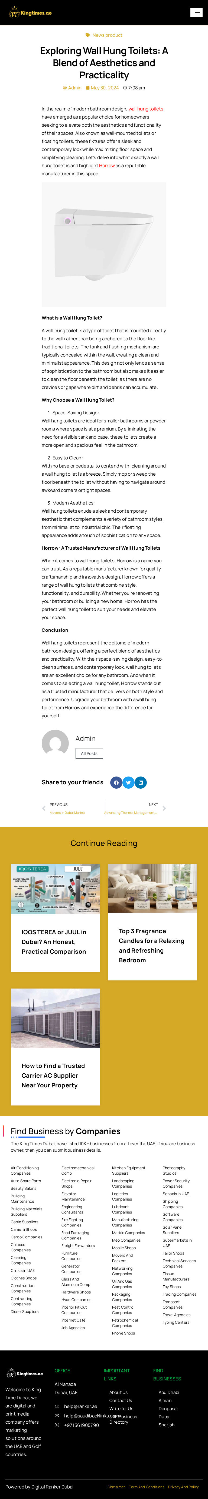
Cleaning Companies (21, 1260)
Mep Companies (126, 1240)
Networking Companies (122, 1271)
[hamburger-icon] (196, 12)
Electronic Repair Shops (76, 1183)
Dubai (165, 1417)
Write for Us (121, 1408)
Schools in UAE (176, 1193)
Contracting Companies (21, 1301)
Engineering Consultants (72, 1209)
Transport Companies (173, 1304)
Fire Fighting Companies (72, 1222)
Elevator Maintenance (73, 1196)
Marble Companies (128, 1232)
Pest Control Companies (123, 1310)
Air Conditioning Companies (25, 1170)
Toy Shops (172, 1286)
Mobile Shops (124, 1247)
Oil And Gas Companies (122, 1284)
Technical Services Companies (179, 1263)
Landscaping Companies (123, 1183)
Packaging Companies (122, 1297)
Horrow (107, 165)
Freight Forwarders (78, 1245)
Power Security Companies (176, 1183)
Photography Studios (174, 1170)
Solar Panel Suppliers (173, 1230)
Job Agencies (73, 1327)
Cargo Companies (26, 1236)
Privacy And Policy (183, 1486)
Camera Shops (24, 1229)
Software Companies (173, 1217)
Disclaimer (116, 1486)
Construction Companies (22, 1288)
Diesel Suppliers (24, 1311)
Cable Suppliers (24, 1221)
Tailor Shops (173, 1253)
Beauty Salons (23, 1188)
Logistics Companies (122, 1196)
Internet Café (73, 1320)
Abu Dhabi (169, 1392)
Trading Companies (180, 1294)
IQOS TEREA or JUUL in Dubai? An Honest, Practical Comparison (54, 942)
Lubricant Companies (122, 1209)
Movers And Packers (122, 1258)
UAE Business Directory (123, 1419)
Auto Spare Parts (26, 1180)
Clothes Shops (24, 1277)
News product (108, 35)
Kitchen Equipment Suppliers (129, 1170)
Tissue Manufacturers (176, 1276)
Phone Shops (123, 1333)
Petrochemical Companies (125, 1322)
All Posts (89, 753)
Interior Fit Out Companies (74, 1310)
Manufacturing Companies (125, 1222)
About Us (118, 1392)
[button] (116, 783)
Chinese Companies (21, 1247)
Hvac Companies (76, 1299)
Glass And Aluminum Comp (75, 1281)
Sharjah (167, 1425)
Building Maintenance (22, 1198)
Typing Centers (176, 1322)
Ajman (165, 1400)
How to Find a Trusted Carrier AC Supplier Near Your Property (53, 1075)
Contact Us (120, 1400)
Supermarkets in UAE (177, 1243)
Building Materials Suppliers (26, 1211)
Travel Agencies (176, 1314)
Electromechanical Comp (78, 1170)
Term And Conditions (146, 1486)
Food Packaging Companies (75, 1235)
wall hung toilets (146, 109)
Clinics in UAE (23, 1270)
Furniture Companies (71, 1256)
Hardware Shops (76, 1292)
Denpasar (168, 1408)
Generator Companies (71, 1268)
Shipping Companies (173, 1204)
